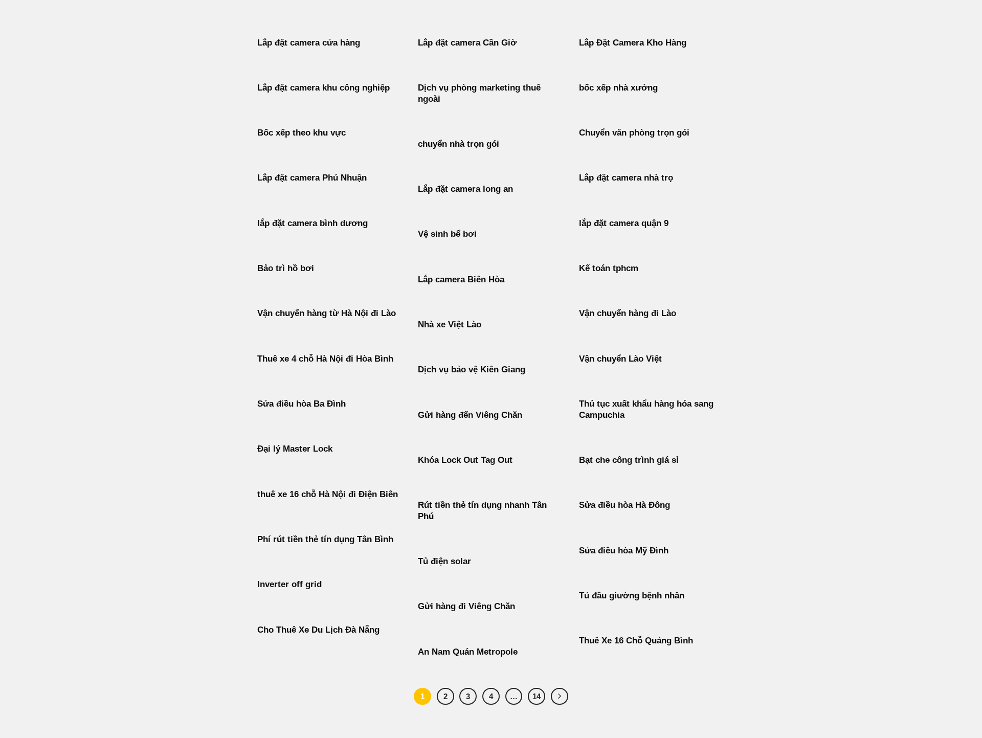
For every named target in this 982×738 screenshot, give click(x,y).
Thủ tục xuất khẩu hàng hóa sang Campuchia (646, 409)
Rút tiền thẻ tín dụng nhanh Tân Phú (482, 510)
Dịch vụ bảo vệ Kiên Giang (471, 369)
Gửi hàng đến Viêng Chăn (470, 415)
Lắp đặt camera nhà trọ (626, 178)
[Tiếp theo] (559, 696)
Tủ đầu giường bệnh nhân (631, 595)
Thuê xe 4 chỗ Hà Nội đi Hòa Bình (325, 359)
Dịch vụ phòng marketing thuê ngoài (479, 93)
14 (536, 696)
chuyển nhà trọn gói (458, 144)
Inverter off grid (289, 584)
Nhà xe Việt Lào (449, 324)
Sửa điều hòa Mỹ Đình (623, 550)
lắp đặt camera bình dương (312, 223)
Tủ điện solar (444, 561)
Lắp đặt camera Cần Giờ (467, 43)
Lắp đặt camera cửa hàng (308, 43)
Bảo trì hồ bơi (285, 268)
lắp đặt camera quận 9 (623, 223)
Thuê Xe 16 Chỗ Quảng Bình (636, 640)
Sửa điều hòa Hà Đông (624, 505)
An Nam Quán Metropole (468, 652)
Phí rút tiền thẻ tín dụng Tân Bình (325, 539)
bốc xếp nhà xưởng (618, 88)
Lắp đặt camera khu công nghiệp (323, 88)
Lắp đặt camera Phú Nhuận (312, 178)
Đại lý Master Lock (294, 449)
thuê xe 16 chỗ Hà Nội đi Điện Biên (327, 494)
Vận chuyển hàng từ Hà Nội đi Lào (326, 313)
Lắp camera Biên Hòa (461, 279)
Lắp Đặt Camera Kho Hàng (632, 43)
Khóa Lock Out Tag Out (465, 460)
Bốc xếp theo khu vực (301, 133)
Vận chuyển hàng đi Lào (627, 313)
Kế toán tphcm (608, 268)
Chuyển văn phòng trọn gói (634, 133)
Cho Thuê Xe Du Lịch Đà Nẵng (318, 630)
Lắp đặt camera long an (465, 189)
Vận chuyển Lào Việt (620, 359)
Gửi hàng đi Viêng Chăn (466, 606)
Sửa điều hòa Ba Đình (301, 404)
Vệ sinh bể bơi (447, 234)
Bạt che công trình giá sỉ (629, 460)
